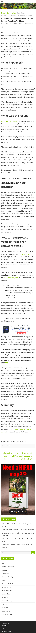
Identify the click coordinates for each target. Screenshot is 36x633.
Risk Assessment (25, 254)
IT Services (5, 597)
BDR (3, 563)
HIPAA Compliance (7, 584)
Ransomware (6, 611)
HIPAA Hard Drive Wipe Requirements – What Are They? (26, 456)
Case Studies (11, 13)
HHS (6, 363)
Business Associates (8, 567)
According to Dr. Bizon (9, 121)
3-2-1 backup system (11, 278)
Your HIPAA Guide (8, 24)
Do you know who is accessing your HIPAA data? (10, 456)
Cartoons (4, 570)
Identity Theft (6, 594)
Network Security (7, 601)
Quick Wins (5, 607)
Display (4, 580)
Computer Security (7, 577)
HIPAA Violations (7, 590)
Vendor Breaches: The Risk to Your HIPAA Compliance (18, 529)
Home (3, 13)
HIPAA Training (6, 587)
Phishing (4, 604)
